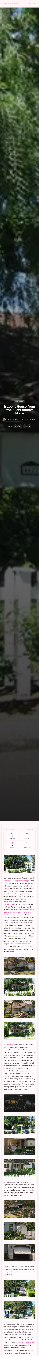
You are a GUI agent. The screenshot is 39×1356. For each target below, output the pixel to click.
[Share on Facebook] (16, 426)
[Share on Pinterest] (20, 426)
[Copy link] (29, 426)
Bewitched (12, 894)
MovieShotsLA (9, 902)
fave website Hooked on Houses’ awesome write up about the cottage (19, 912)
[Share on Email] (25, 426)
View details (30, 829)
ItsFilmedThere (9, 904)
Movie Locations (19, 401)
